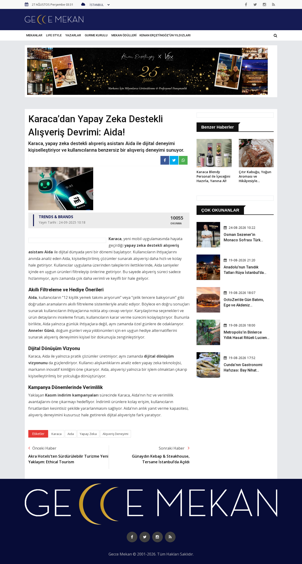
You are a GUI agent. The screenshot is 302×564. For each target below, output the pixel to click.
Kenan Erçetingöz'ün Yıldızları (165, 35)
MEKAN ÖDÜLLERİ (124, 35)
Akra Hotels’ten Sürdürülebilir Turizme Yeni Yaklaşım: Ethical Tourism (68, 459)
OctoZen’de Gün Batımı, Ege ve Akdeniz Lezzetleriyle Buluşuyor (244, 305)
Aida (70, 434)
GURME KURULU (96, 35)
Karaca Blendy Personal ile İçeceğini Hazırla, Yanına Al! (213, 176)
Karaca (56, 434)
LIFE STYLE (54, 35)
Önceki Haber (44, 448)
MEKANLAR (34, 35)
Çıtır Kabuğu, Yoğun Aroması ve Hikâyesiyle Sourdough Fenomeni (255, 177)
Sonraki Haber (172, 448)
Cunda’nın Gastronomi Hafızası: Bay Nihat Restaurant (243, 370)
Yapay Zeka (88, 434)
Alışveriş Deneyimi (115, 434)
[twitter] (255, 4)
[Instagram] (264, 4)
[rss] (273, 4)
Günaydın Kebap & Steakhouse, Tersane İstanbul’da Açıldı (160, 459)
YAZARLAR (73, 35)
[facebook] (246, 4)
